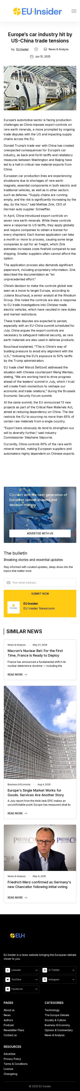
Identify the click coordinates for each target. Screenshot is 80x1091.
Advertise (9, 1053)
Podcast (9, 1025)
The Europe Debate (57, 1015)
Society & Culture (55, 1020)
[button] (73, 11)
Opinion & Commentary (59, 1030)
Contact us (10, 1035)
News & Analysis (55, 1035)
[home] (37, 11)
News (7, 1015)
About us (9, 1010)
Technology (52, 1010)
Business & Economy (57, 1025)
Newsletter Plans (14, 1030)
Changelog (10, 1073)
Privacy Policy (12, 1058)
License (8, 1068)
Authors (8, 1020)
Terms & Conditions (16, 1063)
